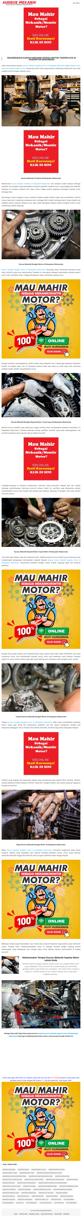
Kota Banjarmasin (8, 1203)
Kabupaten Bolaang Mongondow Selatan (49, 1173)
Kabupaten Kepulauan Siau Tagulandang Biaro (52, 1183)
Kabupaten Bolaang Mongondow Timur (14, 1176)
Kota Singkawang (71, 1203)
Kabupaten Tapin (56, 1199)
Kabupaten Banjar (23, 1169)
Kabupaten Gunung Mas (62, 1176)
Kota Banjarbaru (69, 1199)
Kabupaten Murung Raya (29, 1193)
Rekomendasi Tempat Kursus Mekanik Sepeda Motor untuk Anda (50, 959)
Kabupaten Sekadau (23, 1196)
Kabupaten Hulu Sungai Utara (55, 1179)
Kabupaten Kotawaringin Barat (47, 1186)
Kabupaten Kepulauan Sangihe (26, 1183)
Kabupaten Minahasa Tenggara (63, 1189)
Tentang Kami (23, 1214)
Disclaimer (66, 1214)
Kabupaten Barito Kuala (39, 1169)
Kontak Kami (58, 1214)
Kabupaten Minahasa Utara (11, 1193)
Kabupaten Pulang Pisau (46, 1193)
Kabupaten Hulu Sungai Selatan (12, 1179)
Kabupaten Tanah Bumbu (25, 1199)
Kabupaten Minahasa (24, 1189)
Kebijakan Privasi (34, 1214)
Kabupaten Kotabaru (29, 1186)
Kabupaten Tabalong (9, 1199)
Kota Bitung (19, 1203)
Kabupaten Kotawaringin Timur (68, 1186)
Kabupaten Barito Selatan (56, 1169)
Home (16, 1214)
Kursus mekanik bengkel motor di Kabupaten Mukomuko (24, 270)
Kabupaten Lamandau (9, 1189)
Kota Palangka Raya (45, 1203)
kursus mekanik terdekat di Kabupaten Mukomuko (31, 184)
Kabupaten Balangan (9, 1169)
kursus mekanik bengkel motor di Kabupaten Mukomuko (30, 722)
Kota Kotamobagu (31, 1203)
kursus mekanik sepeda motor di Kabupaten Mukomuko (44, 66)
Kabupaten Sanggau (8, 1196)
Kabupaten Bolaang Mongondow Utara (40, 1176)
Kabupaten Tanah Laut (41, 1199)
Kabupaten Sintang (52, 1196)
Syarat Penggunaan (47, 1214)
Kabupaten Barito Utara (27, 1173)
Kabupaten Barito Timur (10, 1173)
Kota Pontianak (59, 1203)
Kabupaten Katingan (9, 1183)
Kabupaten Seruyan (37, 1196)
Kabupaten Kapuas (72, 1179)
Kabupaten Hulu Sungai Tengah (33, 1179)
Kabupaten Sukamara (66, 1196)
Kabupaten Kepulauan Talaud (11, 1186)
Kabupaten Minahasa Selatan (42, 1189)
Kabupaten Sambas (61, 1193)
